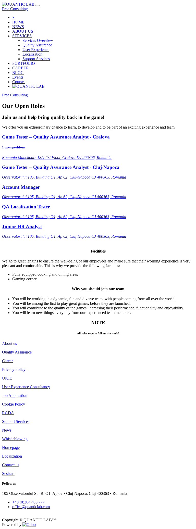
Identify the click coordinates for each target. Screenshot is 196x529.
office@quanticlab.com (31, 507)
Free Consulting (15, 9)
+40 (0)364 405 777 (28, 502)
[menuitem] (18, 22)
